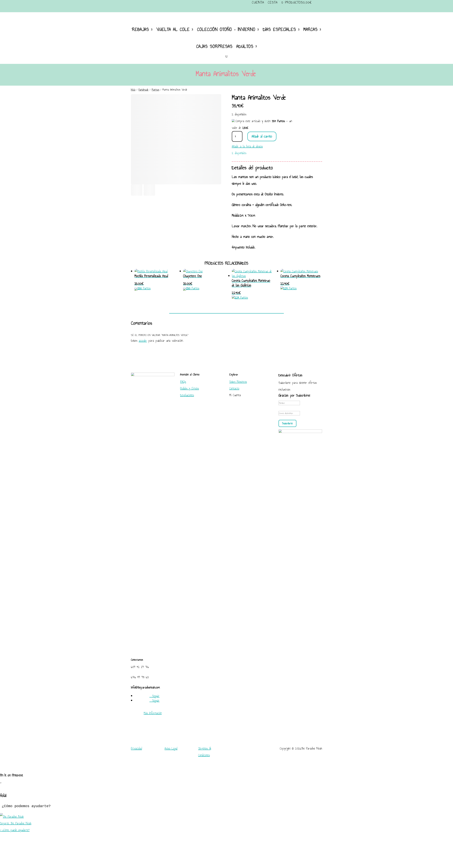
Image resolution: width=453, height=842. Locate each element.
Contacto (234, 388)
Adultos (244, 46)
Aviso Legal (171, 748)
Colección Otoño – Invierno (226, 29)
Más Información (153, 713)
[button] (226, 820)
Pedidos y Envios (189, 388)
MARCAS (310, 29)
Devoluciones (187, 395)
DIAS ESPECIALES (279, 29)
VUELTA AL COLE (173, 29)
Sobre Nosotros (238, 381)
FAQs (183, 381)
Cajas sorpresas (214, 46)
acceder (143, 340)
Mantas (155, 89)
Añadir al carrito (262, 136)
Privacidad (136, 748)
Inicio (133, 89)
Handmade (143, 89)
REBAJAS (140, 29)
